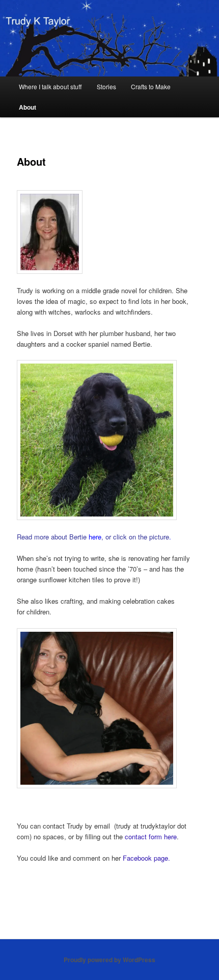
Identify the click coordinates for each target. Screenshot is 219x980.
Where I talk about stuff (50, 86)
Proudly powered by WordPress (109, 959)
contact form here (151, 836)
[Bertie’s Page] (110, 440)
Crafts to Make (151, 86)
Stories (106, 86)
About (27, 107)
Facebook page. (146, 858)
